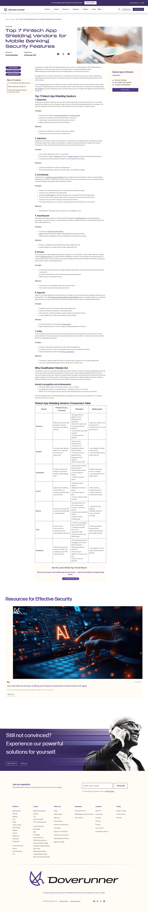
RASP (41, 234)
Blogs (12, 19)
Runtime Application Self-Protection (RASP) (64, 297)
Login (142, 3)
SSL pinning (50, 195)
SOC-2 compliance (68, 352)
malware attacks (73, 156)
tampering (57, 156)
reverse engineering (61, 115)
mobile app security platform (55, 177)
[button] (58, 54)
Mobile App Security (13, 71)
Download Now (90, 3)
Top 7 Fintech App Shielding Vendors (19, 83)
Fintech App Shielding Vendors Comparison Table (17, 91)
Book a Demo (134, 3)
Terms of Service (75, 901)
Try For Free (138, 9)
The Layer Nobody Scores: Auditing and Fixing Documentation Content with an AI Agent (47, 686)
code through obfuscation (55, 231)
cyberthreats (80, 218)
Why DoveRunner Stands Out (17, 86)
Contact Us (126, 9)
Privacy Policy (64, 901)
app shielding (39, 89)
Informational (13, 67)
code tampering (75, 115)
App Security (16, 811)
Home (7, 19)
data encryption (46, 257)
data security (67, 324)
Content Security (17, 846)
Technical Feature (13, 74)
